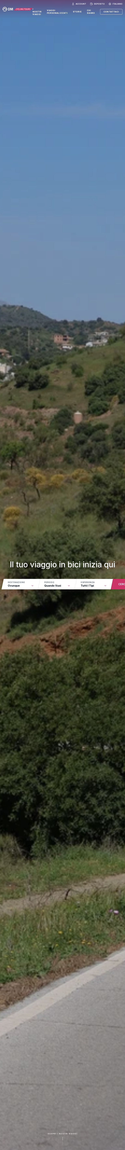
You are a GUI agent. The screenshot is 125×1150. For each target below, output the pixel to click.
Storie (77, 11)
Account (81, 4)
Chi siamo (91, 11)
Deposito (99, 4)
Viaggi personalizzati (57, 11)
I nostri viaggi (37, 12)
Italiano (117, 4)
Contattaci (111, 11)
